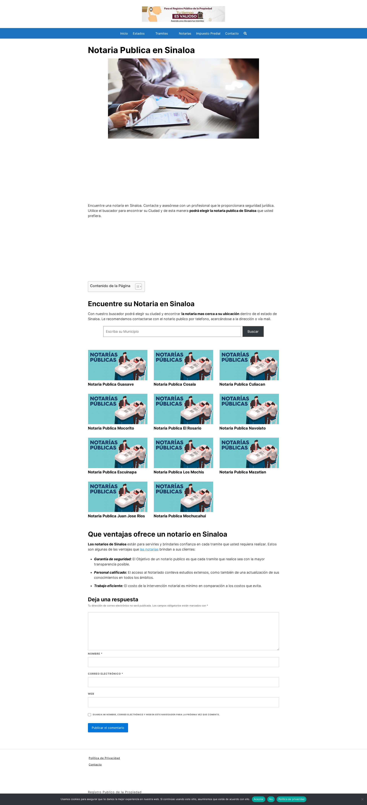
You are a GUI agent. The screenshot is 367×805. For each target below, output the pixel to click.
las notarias (149, 549)
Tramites (161, 33)
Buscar (253, 331)
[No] (362, 799)
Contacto (232, 33)
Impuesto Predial (208, 33)
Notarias (185, 33)
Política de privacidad (291, 799)
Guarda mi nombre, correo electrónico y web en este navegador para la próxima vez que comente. (156, 714)
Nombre (95, 653)
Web (91, 693)
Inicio (124, 33)
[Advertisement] (183, 171)
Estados (139, 33)
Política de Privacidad (104, 758)
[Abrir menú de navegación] (245, 33)
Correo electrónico (105, 673)
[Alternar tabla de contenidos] (136, 286)
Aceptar (259, 799)
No (271, 799)
